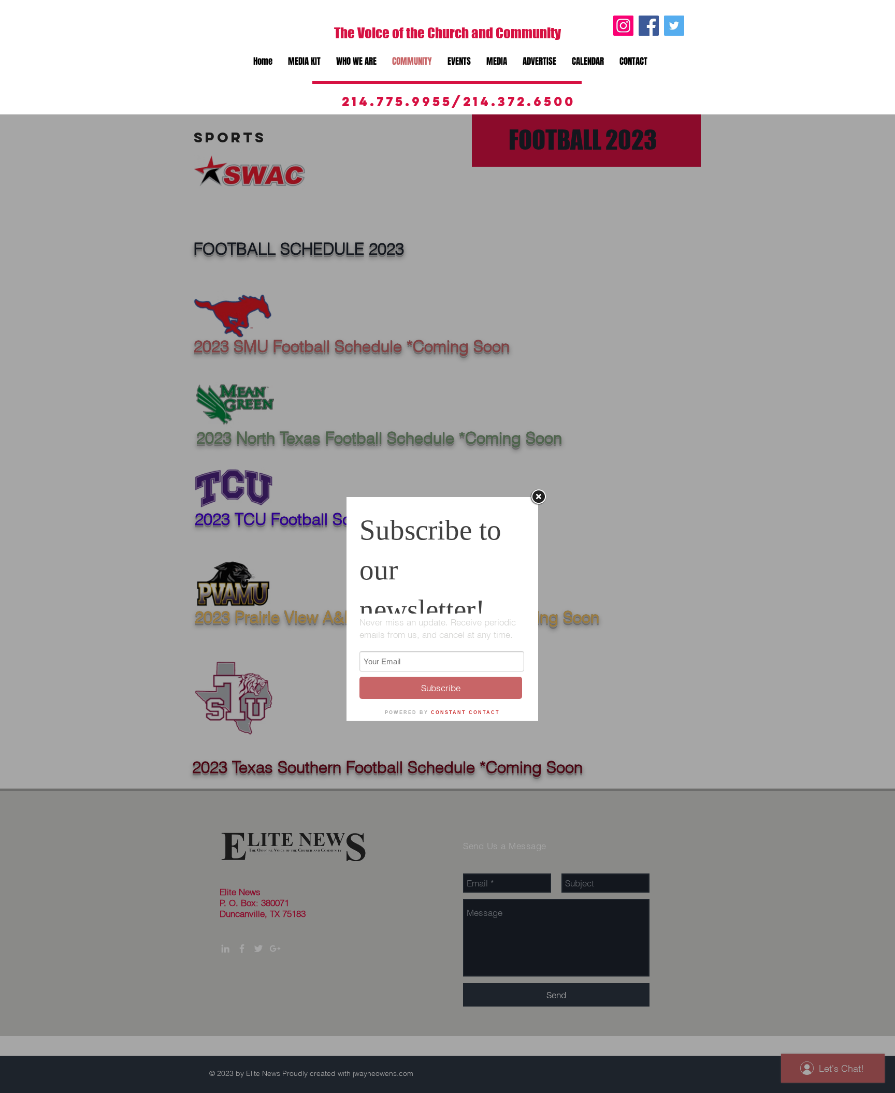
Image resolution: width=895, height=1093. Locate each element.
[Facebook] (649, 26)
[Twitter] (674, 26)
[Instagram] (623, 26)
